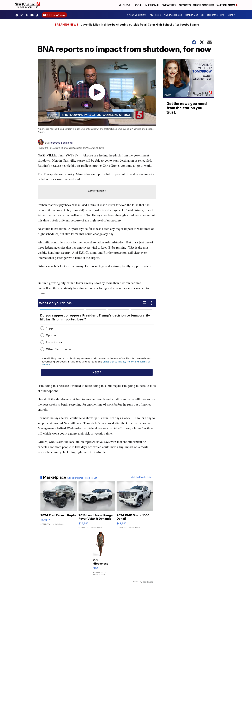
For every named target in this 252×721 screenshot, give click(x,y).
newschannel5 (17, 15)
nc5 (27, 15)
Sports (185, 5)
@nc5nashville (38, 15)
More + (231, 15)
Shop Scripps (203, 5)
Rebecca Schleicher (61, 142)
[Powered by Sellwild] (148, 582)
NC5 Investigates (173, 15)
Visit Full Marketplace (142, 477)
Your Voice (155, 15)
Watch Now (226, 5)
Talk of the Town (215, 15)
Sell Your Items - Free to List (82, 478)
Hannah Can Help (194, 15)
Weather (169, 5)
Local (138, 5)
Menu (122, 5)
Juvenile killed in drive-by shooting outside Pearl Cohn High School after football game (140, 24)
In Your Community (136, 15)
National (152, 5)
